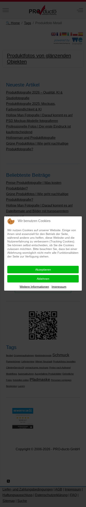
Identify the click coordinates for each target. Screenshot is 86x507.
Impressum (59, 286)
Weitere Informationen (34, 286)
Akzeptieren (43, 269)
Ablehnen (43, 278)
